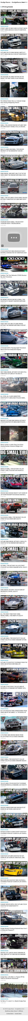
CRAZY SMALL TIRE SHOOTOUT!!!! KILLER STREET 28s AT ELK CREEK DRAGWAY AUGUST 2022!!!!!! (13, 760)
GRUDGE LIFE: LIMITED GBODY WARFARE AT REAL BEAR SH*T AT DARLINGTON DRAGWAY (13, 953)
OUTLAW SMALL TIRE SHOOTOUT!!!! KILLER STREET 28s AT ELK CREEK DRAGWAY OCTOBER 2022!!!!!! (14, 639)
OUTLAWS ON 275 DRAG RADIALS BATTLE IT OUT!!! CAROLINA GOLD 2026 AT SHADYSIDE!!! (14, 53)
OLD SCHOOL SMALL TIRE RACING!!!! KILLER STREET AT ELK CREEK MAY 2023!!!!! (13, 518)
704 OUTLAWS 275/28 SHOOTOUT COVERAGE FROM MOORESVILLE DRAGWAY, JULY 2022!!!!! (14, 784)
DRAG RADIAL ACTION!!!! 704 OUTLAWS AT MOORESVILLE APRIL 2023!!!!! (13, 590)
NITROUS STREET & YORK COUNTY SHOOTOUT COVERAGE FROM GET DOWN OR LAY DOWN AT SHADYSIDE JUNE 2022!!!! (14, 833)
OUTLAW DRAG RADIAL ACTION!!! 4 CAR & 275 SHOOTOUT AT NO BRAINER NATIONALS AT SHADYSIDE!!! (13, 543)
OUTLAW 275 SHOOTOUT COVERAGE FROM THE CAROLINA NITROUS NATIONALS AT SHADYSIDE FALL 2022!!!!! (14, 664)
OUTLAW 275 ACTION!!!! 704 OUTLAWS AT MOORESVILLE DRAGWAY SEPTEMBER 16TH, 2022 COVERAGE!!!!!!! (13, 688)
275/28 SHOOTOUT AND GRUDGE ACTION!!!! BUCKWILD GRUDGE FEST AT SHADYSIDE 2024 (14, 251)
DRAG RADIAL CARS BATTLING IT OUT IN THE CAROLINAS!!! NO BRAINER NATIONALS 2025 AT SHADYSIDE (13, 175)
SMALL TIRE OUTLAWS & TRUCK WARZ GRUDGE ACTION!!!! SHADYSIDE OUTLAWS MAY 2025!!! (14, 198)
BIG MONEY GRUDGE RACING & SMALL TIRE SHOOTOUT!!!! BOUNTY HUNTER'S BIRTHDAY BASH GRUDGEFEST (13, 301)
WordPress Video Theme (11, 1011)
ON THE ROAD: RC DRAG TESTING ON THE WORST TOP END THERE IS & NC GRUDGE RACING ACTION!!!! (12, 78)
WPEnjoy (21, 1011)
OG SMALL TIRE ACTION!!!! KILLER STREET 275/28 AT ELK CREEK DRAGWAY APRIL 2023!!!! (14, 566)
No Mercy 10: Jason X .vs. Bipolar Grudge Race (13, 1001)
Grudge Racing (10, 1013)
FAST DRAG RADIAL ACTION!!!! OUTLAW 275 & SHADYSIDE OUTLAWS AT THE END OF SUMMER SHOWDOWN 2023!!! (13, 373)
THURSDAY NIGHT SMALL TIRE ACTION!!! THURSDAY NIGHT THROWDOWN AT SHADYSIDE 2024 (12, 223)
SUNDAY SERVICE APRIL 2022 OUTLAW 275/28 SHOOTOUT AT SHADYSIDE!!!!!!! (14, 905)
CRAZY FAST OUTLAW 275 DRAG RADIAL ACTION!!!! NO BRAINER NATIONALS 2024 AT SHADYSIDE (13, 325)
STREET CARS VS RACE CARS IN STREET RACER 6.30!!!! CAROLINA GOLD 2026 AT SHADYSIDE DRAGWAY (14, 30)
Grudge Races (4, 26)
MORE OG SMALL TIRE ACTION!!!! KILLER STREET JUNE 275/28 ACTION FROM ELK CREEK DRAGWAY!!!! (12, 470)
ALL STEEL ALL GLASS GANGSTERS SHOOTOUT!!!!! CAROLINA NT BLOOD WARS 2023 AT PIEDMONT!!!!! (13, 398)
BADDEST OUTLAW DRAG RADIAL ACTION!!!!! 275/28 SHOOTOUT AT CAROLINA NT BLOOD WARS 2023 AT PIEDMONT (13, 422)
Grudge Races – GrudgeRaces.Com (13, 2)
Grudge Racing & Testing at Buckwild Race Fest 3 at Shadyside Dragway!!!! (14, 929)
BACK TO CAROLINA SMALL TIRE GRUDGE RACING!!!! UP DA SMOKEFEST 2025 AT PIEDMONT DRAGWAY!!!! (12, 151)
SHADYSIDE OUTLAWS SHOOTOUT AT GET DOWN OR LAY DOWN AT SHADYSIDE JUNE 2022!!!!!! (13, 857)
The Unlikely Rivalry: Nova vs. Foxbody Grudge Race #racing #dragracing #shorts (13, 101)
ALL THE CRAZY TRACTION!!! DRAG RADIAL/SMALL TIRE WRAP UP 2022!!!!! (12, 614)
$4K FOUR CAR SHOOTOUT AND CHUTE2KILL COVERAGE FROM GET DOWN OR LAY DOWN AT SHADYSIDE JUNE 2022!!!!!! (14, 881)
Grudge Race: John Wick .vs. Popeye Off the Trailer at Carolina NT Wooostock (12, 977)
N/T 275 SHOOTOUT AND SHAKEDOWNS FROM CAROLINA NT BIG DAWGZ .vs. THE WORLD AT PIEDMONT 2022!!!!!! (14, 712)
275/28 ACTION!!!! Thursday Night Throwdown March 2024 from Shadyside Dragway (13, 348)
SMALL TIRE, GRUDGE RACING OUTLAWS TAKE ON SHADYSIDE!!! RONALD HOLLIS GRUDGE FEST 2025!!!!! (13, 126)
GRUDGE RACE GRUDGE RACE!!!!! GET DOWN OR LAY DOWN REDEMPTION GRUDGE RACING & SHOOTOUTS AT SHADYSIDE (14, 494)
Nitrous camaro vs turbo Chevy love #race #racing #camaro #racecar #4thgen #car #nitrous (12, 446)
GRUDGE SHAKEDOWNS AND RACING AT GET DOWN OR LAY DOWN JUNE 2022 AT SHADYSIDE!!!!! (13, 809)
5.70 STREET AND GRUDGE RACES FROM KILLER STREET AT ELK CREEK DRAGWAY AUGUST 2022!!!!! (12, 736)
